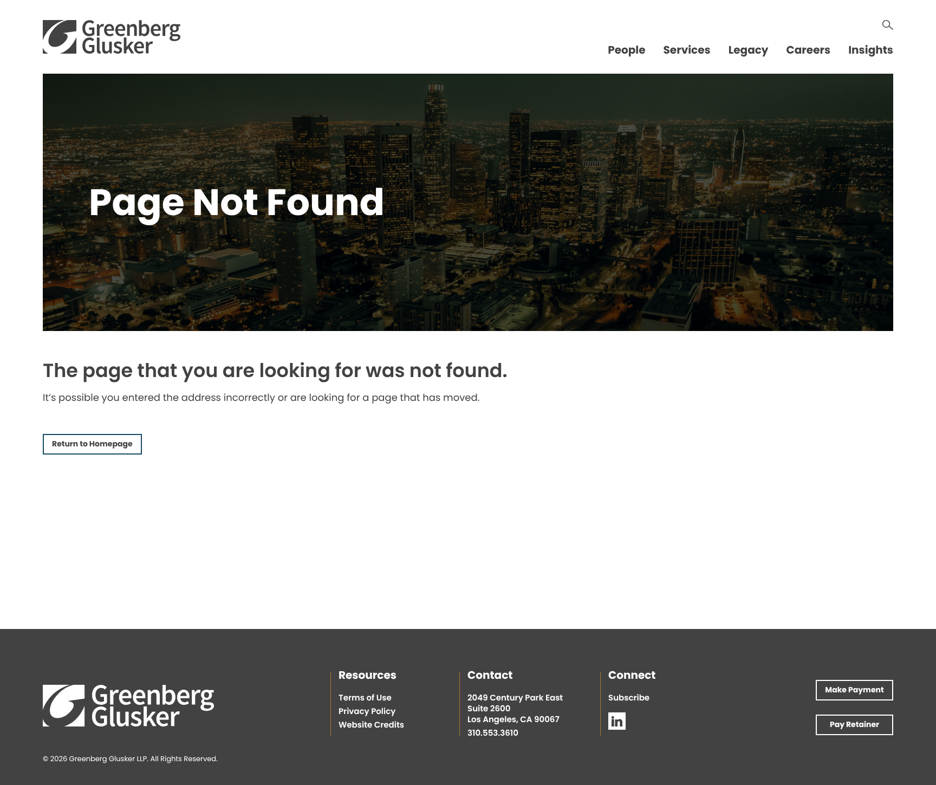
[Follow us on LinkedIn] (617, 721)
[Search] (887, 25)
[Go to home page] (111, 37)
